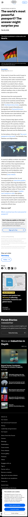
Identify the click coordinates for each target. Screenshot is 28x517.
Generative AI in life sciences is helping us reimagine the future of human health (16, 398)
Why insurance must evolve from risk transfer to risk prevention (17, 390)
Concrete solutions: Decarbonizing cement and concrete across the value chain (17, 406)
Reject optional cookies (14, 505)
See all (24, 346)
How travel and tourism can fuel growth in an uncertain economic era (17, 383)
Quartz (4, 38)
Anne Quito (4, 69)
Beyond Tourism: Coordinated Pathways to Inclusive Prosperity (12, 366)
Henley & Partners (17, 109)
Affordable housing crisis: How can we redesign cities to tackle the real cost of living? (17, 376)
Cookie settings (14, 513)
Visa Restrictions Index (11, 105)
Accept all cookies (15, 509)
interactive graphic (20, 180)
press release (11, 174)
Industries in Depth (8, 8)
